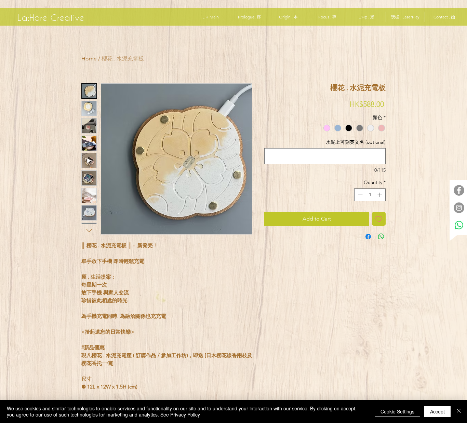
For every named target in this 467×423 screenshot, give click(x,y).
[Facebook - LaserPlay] (459, 190)
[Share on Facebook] (368, 236)
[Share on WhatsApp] (381, 236)
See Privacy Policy (180, 414)
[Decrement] (359, 195)
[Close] (459, 411)
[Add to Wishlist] (379, 219)
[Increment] (380, 195)
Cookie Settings (397, 411)
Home (89, 58)
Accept (437, 411)
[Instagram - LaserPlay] (459, 207)
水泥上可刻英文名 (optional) (356, 142)
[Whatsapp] (459, 225)
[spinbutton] (370, 195)
